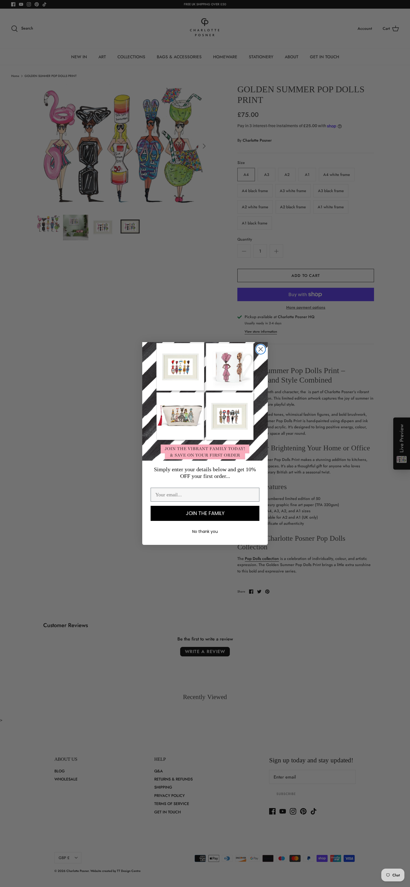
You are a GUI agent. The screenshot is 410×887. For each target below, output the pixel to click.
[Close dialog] (261, 349)
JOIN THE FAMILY (205, 513)
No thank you (205, 531)
